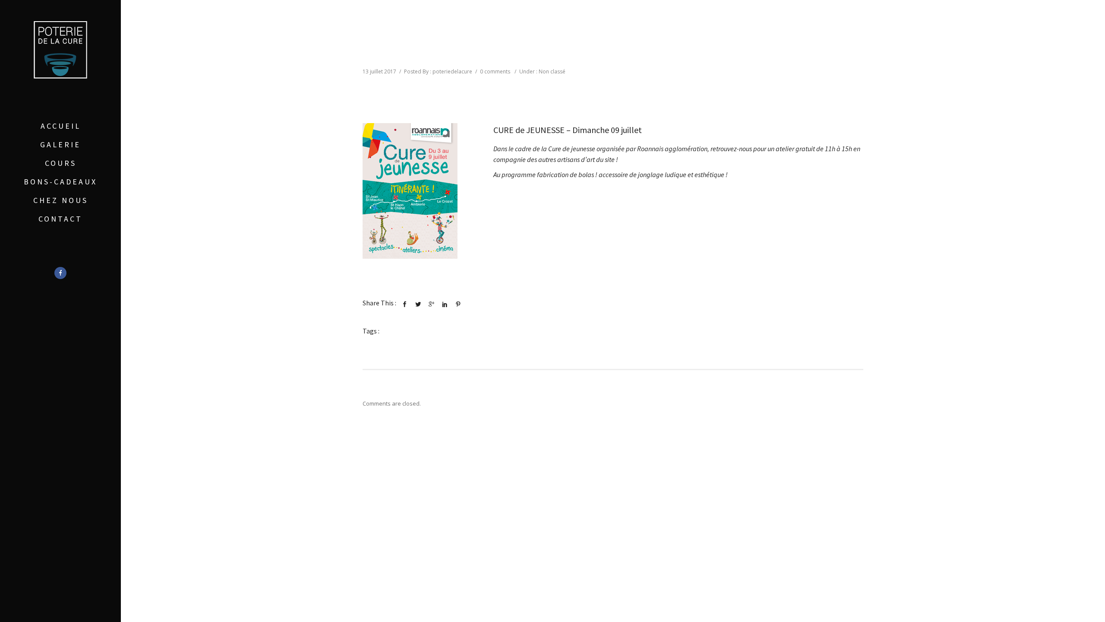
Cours (60, 163)
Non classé (552, 71)
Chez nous (60, 200)
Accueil (61, 126)
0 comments (495, 71)
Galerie (60, 144)
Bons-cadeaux (60, 182)
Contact (60, 219)
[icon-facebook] (60, 273)
